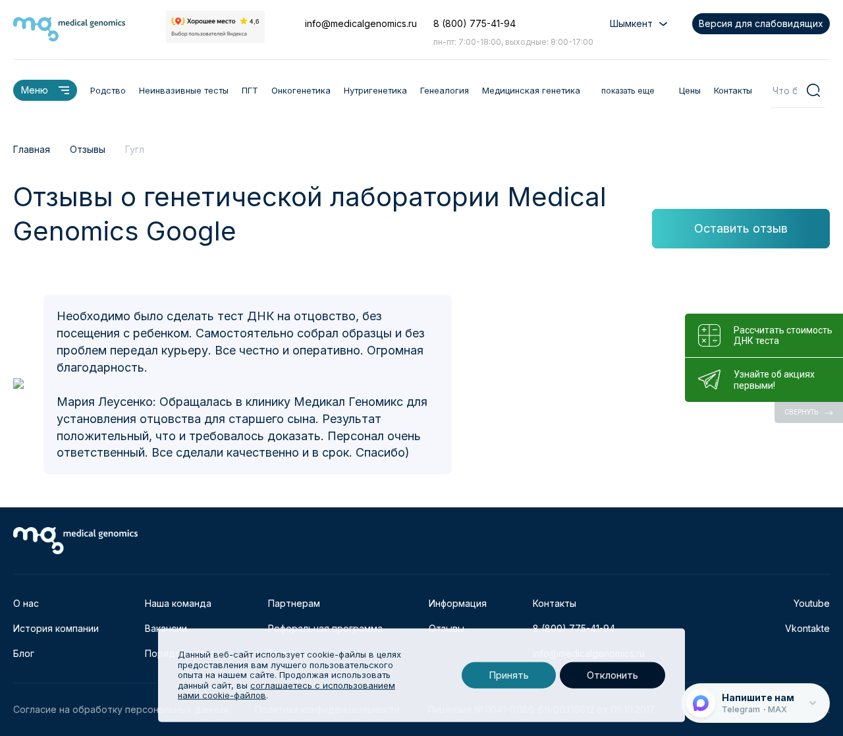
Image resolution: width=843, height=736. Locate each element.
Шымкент (631, 23)
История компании (56, 628)
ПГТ (250, 90)
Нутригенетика (375, 90)
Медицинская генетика (531, 90)
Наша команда (178, 603)
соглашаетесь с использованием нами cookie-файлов (286, 690)
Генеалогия (444, 90)
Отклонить (612, 675)
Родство (108, 90)
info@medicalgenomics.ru (361, 23)
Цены (690, 90)
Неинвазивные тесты (184, 90)
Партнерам (294, 603)
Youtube (812, 603)
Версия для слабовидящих (761, 23)
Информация (458, 603)
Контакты (733, 90)
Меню (34, 90)
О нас (26, 603)
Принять (509, 675)
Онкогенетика (301, 90)
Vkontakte (807, 628)
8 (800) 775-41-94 (474, 23)
